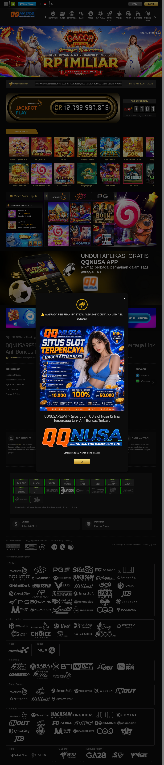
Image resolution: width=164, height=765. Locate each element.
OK (82, 461)
